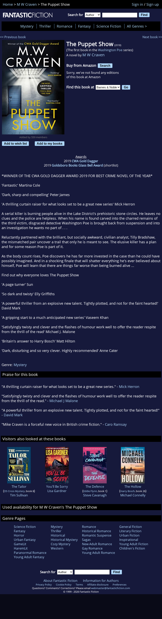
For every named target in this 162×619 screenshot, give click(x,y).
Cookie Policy (64, 584)
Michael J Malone (63, 400)
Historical (58, 535)
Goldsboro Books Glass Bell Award (77, 165)
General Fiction (130, 527)
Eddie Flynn (90, 491)
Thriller (45, 26)
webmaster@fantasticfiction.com (110, 588)
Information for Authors (101, 580)
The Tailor (19, 486)
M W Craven (93, 54)
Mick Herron (129, 386)
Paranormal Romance (30, 553)
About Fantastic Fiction (60, 580)
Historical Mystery (64, 540)
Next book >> (152, 37)
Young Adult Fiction (133, 544)
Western (57, 548)
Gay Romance (92, 548)
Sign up (152, 4)
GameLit (20, 544)
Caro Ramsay (116, 424)
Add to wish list (15, 143)
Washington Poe (110, 50)
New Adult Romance (97, 544)
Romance (64, 26)
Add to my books (49, 143)
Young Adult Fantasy (29, 557)
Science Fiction (108, 26)
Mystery (26, 26)
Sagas (86, 540)
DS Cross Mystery (14, 491)
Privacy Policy (44, 584)
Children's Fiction (132, 548)
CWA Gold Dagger (85, 161)
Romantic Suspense (96, 535)
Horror (19, 535)
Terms (79, 584)
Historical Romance (96, 531)
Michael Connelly (132, 495)
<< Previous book (13, 37)
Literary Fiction (130, 531)
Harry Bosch (127, 491)
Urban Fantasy (25, 540)
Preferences (119, 584)
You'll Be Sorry (57, 486)
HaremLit (21, 548)
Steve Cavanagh (95, 495)
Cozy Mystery (60, 544)
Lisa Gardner (57, 491)
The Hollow (132, 486)
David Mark (13, 415)
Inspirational (128, 540)
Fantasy (84, 26)
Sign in (137, 4)
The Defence (95, 486)
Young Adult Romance (98, 553)
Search (105, 65)
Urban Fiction (129, 535)
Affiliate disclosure (97, 584)
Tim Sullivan (19, 495)
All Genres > (138, 26)
